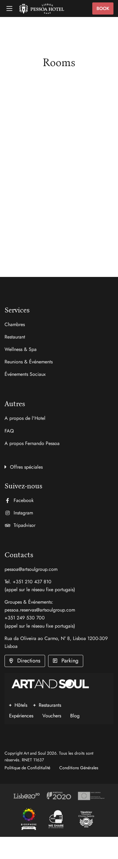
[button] (59, 466)
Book (103, 8)
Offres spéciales (26, 466)
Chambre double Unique (50, 202)
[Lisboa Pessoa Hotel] (28, 819)
